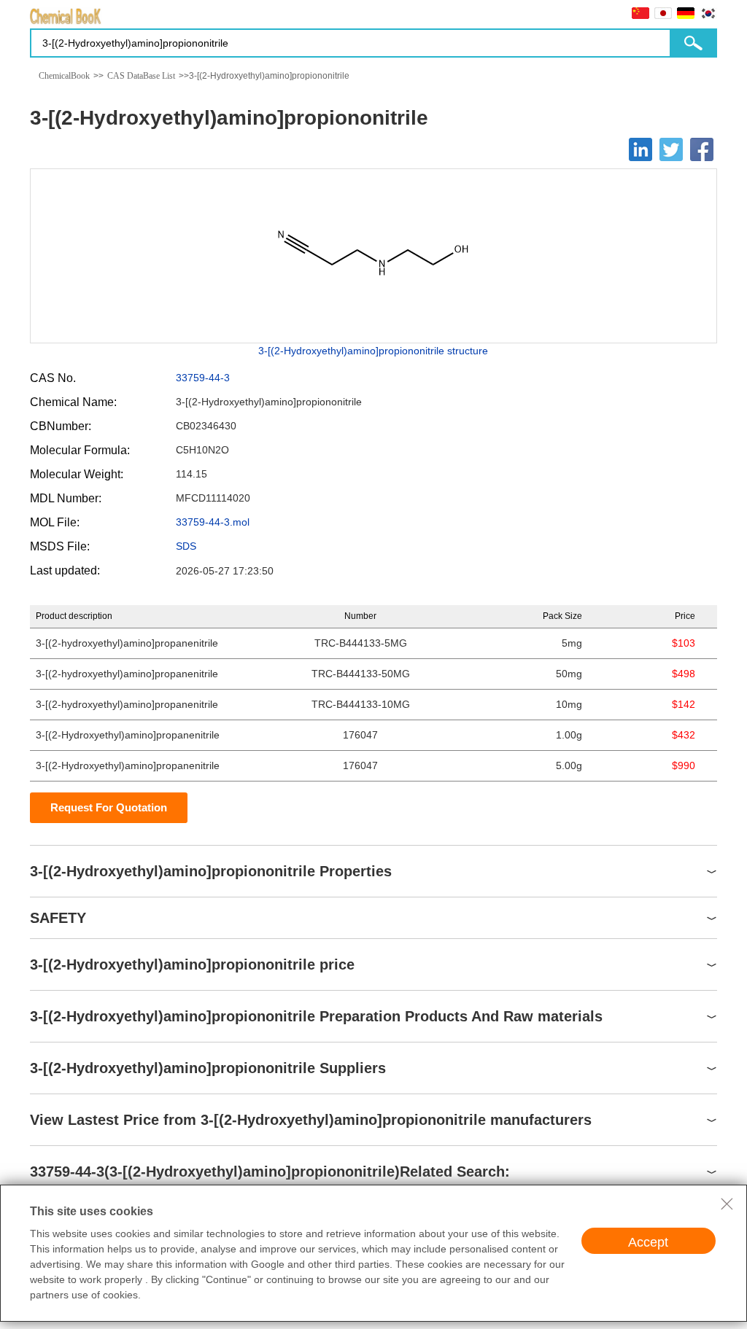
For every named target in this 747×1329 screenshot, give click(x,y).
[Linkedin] (640, 149)
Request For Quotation (108, 807)
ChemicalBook (64, 76)
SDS (186, 546)
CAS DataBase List (141, 76)
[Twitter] (671, 149)
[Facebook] (701, 149)
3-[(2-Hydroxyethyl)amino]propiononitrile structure (373, 350)
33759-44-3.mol (212, 522)
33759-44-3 (203, 377)
